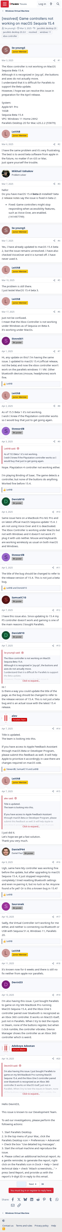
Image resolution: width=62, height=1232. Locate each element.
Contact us (7, 1225)
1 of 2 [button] (21, 1184)
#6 (59, 311)
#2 (59, 144)
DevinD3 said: (11, 1065)
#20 (58, 1058)
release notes (12, 198)
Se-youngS (10, 28)
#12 (58, 610)
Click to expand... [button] (31, 680)
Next (31, 1184)
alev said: (8, 798)
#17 (58, 916)
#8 (59, 406)
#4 (59, 240)
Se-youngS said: (12, 652)
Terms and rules (24, 1225)
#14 (58, 728)
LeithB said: (10, 448)
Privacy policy (42, 1225)
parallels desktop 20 (46, 28)
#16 (58, 862)
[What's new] (51, 4)
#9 (59, 441)
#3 (59, 183)
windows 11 (45, 32)
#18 (58, 963)
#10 (58, 511)
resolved (33, 32)
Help (53, 1225)
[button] (3, 1220)
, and (22, 769)
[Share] (54, 61)
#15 (58, 791)
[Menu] (5, 4)
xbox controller (10, 36)
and (16, 588)
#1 (59, 60)
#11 (58, 567)
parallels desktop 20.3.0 (14, 32)
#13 (58, 645)
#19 (58, 994)
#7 (59, 351)
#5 (59, 280)
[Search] (58, 4)
